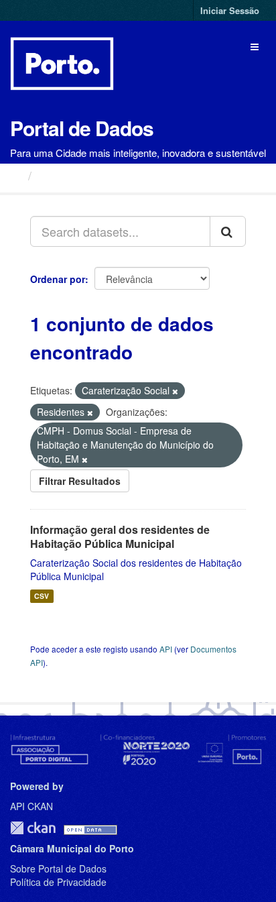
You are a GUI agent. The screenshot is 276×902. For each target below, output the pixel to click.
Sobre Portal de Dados (58, 868)
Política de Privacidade (58, 882)
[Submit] (228, 231)
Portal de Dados (81, 127)
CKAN (33, 828)
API (165, 649)
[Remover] (175, 391)
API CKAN (31, 806)
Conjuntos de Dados (96, 175)
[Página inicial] (15, 175)
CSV (41, 596)
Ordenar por (57, 279)
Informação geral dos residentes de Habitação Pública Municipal (120, 536)
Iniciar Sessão (229, 10)
